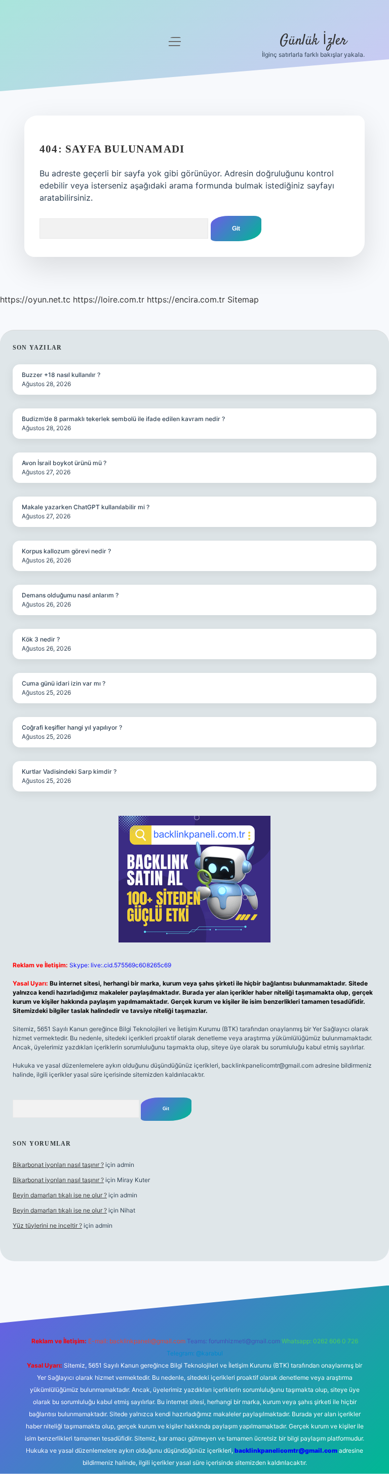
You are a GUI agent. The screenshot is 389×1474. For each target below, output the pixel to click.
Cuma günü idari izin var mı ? (63, 683)
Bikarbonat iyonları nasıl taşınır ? (58, 1164)
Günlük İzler (313, 41)
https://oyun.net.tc (35, 299)
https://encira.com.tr (186, 299)
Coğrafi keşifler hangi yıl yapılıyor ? (72, 727)
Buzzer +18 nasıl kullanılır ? (61, 375)
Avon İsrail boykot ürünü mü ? (64, 463)
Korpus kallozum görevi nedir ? (66, 551)
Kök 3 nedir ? (41, 639)
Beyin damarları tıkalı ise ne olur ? (60, 1195)
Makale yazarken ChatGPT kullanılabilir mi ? (85, 507)
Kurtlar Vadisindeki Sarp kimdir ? (69, 771)
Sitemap (243, 299)
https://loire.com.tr (108, 299)
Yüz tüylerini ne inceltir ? (47, 1225)
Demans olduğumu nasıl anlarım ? (70, 595)
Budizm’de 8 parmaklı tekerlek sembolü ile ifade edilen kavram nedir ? (123, 419)
